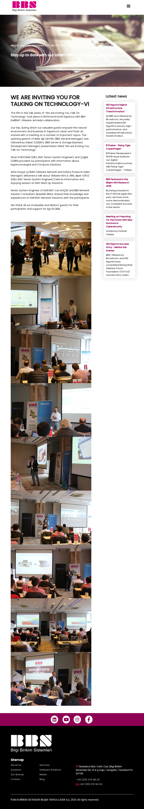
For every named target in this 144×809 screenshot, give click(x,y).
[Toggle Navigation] (129, 6)
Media (14, 45)
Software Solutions (50, 769)
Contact (15, 779)
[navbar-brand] (24, 6)
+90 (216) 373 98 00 (88, 779)
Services (45, 765)
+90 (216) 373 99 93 (90, 784)
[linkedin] (54, 719)
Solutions (16, 769)
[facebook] (88, 719)
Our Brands (17, 774)
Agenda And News (33, 45)
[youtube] (66, 719)
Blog (42, 779)
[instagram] (77, 719)
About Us (16, 765)
